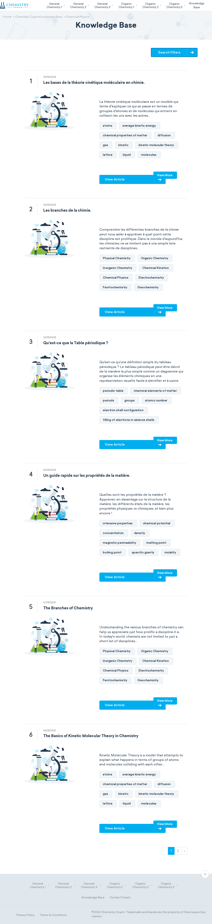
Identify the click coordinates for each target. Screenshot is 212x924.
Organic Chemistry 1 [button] (115, 885)
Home (7, 17)
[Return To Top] (205, 874)
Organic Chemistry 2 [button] (140, 885)
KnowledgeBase (196, 5)
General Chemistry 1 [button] (38, 885)
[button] (55, 5)
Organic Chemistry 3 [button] (166, 885)
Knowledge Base (93, 897)
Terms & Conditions (53, 915)
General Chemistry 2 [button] (63, 885)
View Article (115, 179)
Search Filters (169, 52)
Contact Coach (120, 897)
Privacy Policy (26, 915)
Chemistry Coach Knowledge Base (38, 17)
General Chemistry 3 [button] (89, 885)
